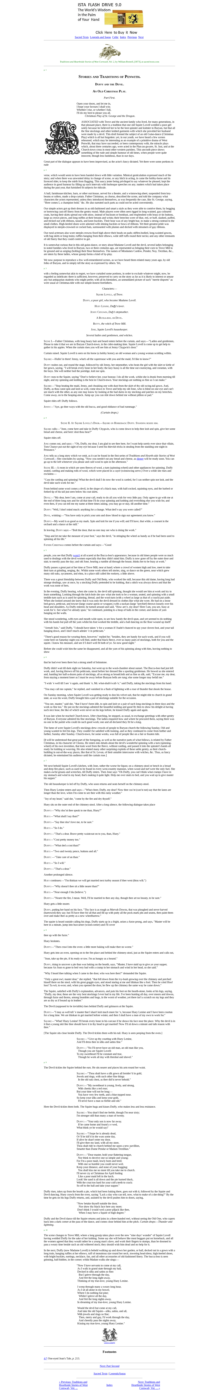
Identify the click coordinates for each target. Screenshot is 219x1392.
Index (123, 37)
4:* (45, 1358)
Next (141, 37)
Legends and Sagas (100, 37)
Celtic (115, 37)
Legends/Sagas (117, 1373)
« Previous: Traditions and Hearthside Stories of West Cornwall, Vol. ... (73, 1385)
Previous (132, 37)
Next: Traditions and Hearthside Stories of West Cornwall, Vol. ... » (145, 1385)
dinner (140, 458)
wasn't (76, 555)
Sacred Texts (82, 37)
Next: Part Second (109, 1366)
